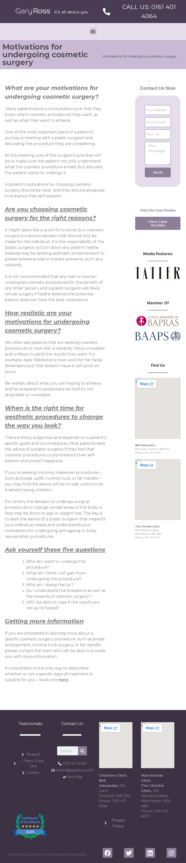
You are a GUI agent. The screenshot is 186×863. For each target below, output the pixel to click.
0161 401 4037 (152, 537)
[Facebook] (107, 853)
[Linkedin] (150, 853)
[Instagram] (171, 853)
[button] (93, 31)
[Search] (82, 750)
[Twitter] (129, 853)
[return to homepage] (52, 11)
